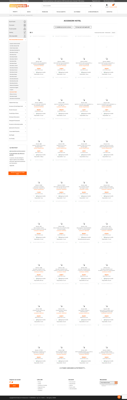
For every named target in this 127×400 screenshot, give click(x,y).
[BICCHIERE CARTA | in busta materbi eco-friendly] (38, 212)
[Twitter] (12, 382)
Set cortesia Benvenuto (14, 78)
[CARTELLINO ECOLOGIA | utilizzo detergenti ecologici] (106, 129)
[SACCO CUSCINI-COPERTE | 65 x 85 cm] (61, 88)
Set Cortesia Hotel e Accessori (16, 39)
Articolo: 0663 (84, 185)
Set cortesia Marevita (14, 67)
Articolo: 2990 (107, 308)
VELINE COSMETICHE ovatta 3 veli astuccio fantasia (61, 270)
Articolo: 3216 (107, 143)
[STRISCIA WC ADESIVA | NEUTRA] (38, 294)
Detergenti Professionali (14, 120)
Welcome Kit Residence (14, 85)
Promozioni (11, 25)
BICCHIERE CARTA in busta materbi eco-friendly (38, 228)
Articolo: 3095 (61, 226)
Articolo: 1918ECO (61, 61)
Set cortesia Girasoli (13, 72)
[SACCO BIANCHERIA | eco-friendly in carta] (61, 335)
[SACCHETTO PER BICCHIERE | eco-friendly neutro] (61, 170)
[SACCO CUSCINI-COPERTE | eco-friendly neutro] (38, 88)
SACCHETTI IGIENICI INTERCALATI (83, 311)
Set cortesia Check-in (14, 59)
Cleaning (11, 32)
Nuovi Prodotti (12, 21)
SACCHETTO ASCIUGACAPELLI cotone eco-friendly (84, 63)
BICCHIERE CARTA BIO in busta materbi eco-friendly (106, 187)
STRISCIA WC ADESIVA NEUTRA (39, 311)
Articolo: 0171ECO (39, 350)
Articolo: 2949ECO (39, 102)
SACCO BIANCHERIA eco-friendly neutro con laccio (106, 352)
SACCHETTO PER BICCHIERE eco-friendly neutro (61, 187)
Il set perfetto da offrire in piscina (17, 154)
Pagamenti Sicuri (41, 387)
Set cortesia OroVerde (14, 52)
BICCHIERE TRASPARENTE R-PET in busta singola (84, 228)
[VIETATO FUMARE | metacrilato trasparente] (38, 170)
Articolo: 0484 (39, 308)
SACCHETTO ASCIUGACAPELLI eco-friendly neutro (106, 63)
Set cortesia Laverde (13, 65)
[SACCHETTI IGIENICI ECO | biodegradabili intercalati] (106, 294)
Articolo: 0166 (61, 308)
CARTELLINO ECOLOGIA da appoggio (84, 146)
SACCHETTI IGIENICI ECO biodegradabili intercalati (106, 311)
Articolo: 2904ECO (106, 61)
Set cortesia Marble (13, 56)
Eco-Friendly (11, 138)
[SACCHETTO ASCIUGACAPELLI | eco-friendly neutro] (106, 47)
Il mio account (72, 381)
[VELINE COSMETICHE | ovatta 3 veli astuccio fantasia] (61, 253)
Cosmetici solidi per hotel (14, 45)
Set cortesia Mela (13, 61)
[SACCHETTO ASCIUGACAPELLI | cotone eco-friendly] (84, 47)
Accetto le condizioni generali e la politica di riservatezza (109, 385)
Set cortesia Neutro (13, 76)
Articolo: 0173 (107, 267)
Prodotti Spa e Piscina (14, 113)
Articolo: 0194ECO (106, 350)
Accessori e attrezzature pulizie (16, 124)
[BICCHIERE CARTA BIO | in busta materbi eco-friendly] (106, 170)
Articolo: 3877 (39, 61)
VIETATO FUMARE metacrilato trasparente (39, 187)
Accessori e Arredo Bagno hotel (16, 106)
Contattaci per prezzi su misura (63, 27)
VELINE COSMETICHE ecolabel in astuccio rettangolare (106, 270)
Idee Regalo (11, 135)
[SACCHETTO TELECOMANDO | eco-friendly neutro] (61, 47)
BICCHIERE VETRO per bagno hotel (84, 187)
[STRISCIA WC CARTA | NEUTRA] (61, 294)
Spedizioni (40, 388)
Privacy (39, 381)
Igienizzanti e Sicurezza (14, 127)
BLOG (14, 385)
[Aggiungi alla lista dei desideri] (39, 58)
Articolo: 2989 (61, 102)
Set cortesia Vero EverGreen (15, 98)
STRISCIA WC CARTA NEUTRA (61, 311)
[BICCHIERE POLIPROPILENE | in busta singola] (61, 212)
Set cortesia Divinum (13, 70)
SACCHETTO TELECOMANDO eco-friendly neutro (61, 63)
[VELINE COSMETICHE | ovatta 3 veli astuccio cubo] (38, 253)
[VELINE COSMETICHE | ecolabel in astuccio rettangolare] (106, 253)
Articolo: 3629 (107, 102)
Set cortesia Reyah (13, 63)
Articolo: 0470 (84, 143)
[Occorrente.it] (19, 5)
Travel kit (11, 89)
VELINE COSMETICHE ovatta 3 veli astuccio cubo (39, 270)
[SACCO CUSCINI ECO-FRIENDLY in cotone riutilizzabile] (84, 88)
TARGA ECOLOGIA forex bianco (61, 146)
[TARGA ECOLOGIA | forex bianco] (61, 129)
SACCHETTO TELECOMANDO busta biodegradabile (39, 63)
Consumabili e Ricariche (14, 131)
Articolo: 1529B (39, 267)
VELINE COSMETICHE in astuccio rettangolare (84, 270)
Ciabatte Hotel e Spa (13, 102)
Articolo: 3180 (61, 143)
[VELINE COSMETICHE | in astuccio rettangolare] (84, 253)
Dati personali (72, 383)
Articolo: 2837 (39, 226)
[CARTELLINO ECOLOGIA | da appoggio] (84, 129)
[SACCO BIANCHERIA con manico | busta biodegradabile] (84, 335)
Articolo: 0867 (39, 143)
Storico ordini (72, 387)
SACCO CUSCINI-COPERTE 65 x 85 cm (61, 105)
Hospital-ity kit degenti (14, 87)
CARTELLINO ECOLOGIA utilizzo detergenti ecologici (106, 146)
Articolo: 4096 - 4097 (106, 226)
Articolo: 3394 (84, 267)
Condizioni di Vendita (42, 385)
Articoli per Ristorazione (14, 117)
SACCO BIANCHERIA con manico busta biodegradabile (84, 352)
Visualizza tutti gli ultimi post (17, 173)
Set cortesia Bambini (14, 83)
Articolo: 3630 (84, 102)
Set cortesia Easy (13, 54)
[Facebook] (10, 382)
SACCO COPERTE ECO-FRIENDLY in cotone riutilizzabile (106, 105)
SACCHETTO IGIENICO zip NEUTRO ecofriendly (39, 352)
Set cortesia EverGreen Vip (15, 50)
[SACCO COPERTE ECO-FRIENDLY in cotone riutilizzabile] (106, 88)
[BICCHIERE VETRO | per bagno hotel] (84, 170)
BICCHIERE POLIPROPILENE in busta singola (61, 228)
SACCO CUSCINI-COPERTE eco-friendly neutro (39, 105)
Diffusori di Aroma (13, 94)
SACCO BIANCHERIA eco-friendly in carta (61, 352)
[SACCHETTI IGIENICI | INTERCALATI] (84, 294)
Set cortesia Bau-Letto (14, 81)
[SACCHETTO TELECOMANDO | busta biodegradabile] (38, 47)
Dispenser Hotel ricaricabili (15, 43)
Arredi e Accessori (13, 109)
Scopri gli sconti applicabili (83, 27)
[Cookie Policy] (119, 397)
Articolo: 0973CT (83, 61)
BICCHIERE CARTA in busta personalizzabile (106, 228)
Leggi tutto (12, 165)
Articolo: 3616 (107, 185)
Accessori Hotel (13, 91)
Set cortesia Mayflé (13, 96)
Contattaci (40, 390)
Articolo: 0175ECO (61, 185)
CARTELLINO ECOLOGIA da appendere (38, 146)
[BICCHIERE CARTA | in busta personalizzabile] (106, 212)
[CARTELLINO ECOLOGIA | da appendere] (38, 129)
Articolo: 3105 (84, 226)
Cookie (39, 383)
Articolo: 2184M (38, 185)
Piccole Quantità (12, 28)
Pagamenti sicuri (96, 1)
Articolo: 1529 (61, 267)
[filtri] (30, 32)
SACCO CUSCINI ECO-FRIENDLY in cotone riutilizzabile (84, 105)
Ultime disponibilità (13, 36)
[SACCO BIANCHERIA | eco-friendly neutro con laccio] (106, 335)
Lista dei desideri (73, 388)
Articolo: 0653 (84, 308)
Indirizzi (71, 385)
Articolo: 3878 (84, 350)
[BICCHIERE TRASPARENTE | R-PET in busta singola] (84, 212)
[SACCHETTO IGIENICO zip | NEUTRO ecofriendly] (38, 335)
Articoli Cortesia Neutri (14, 48)
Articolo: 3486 (61, 350)
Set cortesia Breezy (13, 74)
